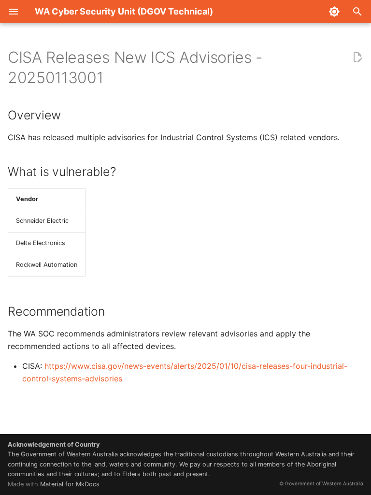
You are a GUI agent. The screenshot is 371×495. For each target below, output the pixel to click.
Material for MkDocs (70, 484)
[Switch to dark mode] (334, 11)
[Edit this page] (357, 57)
